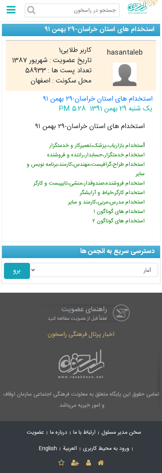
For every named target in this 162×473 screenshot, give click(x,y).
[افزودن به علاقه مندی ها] (61, 463)
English (48, 448)
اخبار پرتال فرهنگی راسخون (81, 334)
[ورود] (88, 463)
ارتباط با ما (84, 432)
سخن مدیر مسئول (121, 432)
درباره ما (58, 432)
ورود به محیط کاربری (106, 448)
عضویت (35, 432)
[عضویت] (75, 463)
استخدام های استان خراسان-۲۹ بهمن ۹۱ (98, 99)
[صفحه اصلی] (100, 463)
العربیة (70, 448)
